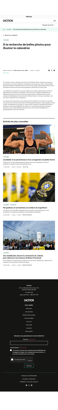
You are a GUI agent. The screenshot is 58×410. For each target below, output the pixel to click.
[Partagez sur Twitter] (51, 70)
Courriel (29, 339)
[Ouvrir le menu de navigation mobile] (55, 20)
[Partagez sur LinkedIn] (54, 70)
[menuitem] (48, 25)
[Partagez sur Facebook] (49, 70)
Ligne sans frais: (29, 294)
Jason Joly (6, 73)
